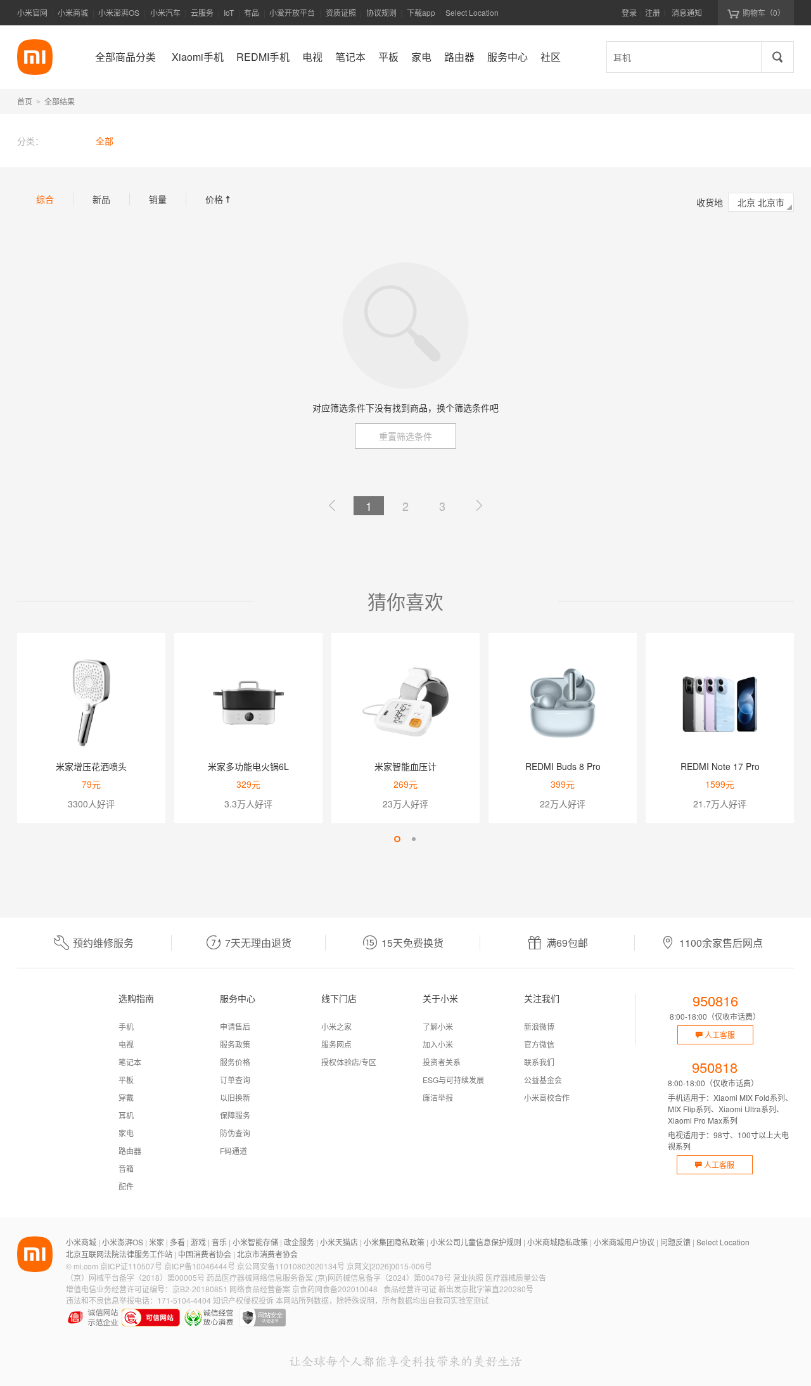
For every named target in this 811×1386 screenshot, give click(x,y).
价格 (219, 199)
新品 (101, 199)
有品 (251, 12)
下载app (421, 16)
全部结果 (59, 101)
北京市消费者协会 (267, 1253)
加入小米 (438, 1044)
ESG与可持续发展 (453, 1079)
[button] (397, 839)
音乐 (219, 1241)
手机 (126, 1026)
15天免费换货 (412, 942)
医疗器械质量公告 (515, 1277)
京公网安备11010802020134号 (291, 1266)
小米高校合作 (547, 1097)
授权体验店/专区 (348, 1061)
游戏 (198, 1241)
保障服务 (235, 1115)
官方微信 (539, 1044)
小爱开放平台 (292, 12)
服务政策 (235, 1044)
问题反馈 (675, 1241)
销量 (158, 199)
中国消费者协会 (204, 1253)
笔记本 (129, 1061)
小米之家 (336, 1026)
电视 (126, 1044)
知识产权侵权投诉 (243, 1300)
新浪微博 (539, 1026)
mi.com (85, 1266)
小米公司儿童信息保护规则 (475, 1241)
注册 (652, 12)
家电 (126, 1132)
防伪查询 (235, 1132)
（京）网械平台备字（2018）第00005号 (135, 1277)
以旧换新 (235, 1097)
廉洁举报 (438, 1097)
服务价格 (235, 1061)
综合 (45, 199)
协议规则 (381, 12)
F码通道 (233, 1150)
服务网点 (336, 1044)
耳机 (126, 1115)
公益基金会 (543, 1079)
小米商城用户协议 (624, 1241)
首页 (24, 101)
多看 (177, 1241)
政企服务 (299, 1241)
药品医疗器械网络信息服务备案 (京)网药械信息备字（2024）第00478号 (329, 1277)
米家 (156, 1241)
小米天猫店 (339, 1241)
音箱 (126, 1168)
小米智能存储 (255, 1241)
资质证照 (341, 12)
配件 (126, 1186)
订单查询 (235, 1079)
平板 (126, 1079)
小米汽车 (165, 12)
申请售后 (235, 1026)
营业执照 (468, 1277)
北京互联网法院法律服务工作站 (119, 1253)
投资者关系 (442, 1061)
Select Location (472, 12)
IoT (229, 12)
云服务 (202, 12)
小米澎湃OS (118, 12)
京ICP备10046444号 (199, 1266)
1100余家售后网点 (721, 942)
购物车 (764, 12)
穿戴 (126, 1097)
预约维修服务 (103, 942)
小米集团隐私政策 (394, 1241)
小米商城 (73, 12)
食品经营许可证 (410, 1288)
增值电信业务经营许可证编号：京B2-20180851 (146, 1288)
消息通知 (687, 12)
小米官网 (32, 12)
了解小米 (438, 1026)
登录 (629, 12)
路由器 (129, 1150)
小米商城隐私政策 (557, 1241)
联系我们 (539, 1061)
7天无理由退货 (258, 942)
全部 (104, 140)
